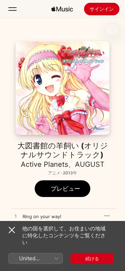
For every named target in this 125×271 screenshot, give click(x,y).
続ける (92, 258)
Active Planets (44, 164)
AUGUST (90, 164)
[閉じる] (12, 230)
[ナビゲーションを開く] (12, 9)
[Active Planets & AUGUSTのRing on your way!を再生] (16, 216)
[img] (62, 9)
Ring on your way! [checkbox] (42, 216)
